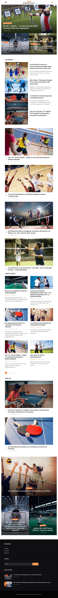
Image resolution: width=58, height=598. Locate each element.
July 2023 (6, 548)
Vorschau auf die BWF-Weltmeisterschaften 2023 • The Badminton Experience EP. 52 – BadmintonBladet (40, 293)
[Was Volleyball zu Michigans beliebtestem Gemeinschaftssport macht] (8, 584)
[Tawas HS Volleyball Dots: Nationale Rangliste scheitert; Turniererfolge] (29, 178)
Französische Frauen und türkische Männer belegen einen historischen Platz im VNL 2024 (40, 66)
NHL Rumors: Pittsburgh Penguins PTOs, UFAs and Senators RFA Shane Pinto (41, 82)
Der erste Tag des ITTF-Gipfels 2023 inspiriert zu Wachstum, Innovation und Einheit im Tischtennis (40, 113)
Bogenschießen (7, 23)
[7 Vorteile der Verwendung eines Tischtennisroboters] (16, 101)
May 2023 (6, 553)
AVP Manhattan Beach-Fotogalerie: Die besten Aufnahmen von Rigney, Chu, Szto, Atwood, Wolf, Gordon (29, 232)
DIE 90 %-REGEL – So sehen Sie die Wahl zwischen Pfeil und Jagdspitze (20, 27)
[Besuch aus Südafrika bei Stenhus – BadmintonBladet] (16, 282)
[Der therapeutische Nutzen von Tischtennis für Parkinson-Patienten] (16, 314)
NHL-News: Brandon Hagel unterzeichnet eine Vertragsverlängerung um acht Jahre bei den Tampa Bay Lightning (14, 47)
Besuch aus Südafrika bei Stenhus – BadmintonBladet (16, 292)
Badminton (33, 43)
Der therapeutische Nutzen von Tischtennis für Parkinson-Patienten (15, 325)
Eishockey (6, 42)
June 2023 (6, 550)
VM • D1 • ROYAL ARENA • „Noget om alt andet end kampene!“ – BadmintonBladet (29, 158)
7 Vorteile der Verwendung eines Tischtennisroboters (41, 97)
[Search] (52, 2)
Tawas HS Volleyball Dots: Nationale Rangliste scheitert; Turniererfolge (27, 195)
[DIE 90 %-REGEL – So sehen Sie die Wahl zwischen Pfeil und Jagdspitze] (29, 19)
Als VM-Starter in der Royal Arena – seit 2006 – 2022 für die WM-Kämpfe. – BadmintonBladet (42, 48)
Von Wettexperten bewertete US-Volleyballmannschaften (40, 324)
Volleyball (32, 327)
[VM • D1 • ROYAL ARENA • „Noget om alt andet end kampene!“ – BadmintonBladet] (29, 141)
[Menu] (6, 2)
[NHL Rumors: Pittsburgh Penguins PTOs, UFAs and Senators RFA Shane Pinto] (16, 85)
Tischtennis (7, 329)
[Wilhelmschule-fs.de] (29, 2)
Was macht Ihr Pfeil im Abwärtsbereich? (37, 356)
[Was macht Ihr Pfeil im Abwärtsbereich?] (41, 346)
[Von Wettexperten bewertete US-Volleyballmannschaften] (41, 314)
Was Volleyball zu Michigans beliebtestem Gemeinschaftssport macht (31, 582)
